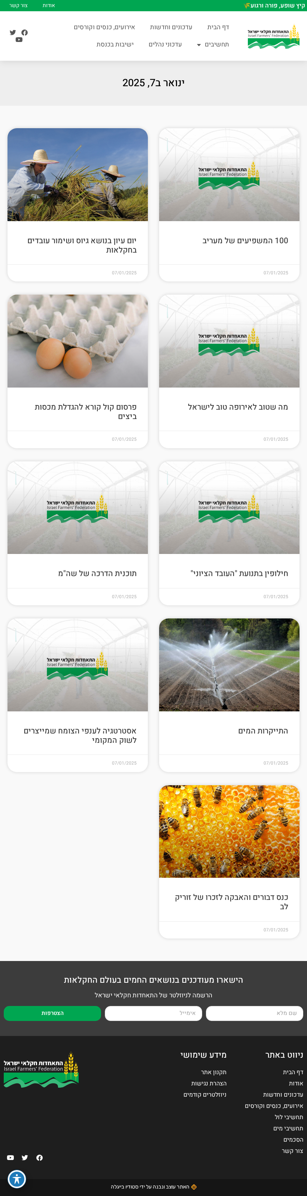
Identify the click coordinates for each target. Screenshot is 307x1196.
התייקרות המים (263, 731)
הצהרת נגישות (209, 1083)
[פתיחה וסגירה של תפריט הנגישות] (17, 1179)
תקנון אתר (214, 1072)
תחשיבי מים (288, 1128)
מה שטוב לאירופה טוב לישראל (238, 407)
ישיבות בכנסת (115, 44)
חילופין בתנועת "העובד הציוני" (239, 573)
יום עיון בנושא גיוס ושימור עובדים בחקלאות (82, 245)
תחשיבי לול (289, 1117)
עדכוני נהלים (165, 44)
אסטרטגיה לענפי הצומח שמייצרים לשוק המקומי (80, 735)
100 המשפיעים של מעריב (245, 241)
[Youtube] (18, 39)
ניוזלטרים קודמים (205, 1094)
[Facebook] (24, 32)
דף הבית (218, 27)
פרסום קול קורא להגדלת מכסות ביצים (86, 411)
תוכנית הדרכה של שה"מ (97, 573)
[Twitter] (12, 32)
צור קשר (18, 5)
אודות (49, 5)
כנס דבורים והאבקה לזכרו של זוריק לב (231, 902)
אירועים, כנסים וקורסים (104, 27)
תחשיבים (217, 44)
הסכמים (293, 1139)
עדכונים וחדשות (171, 27)
